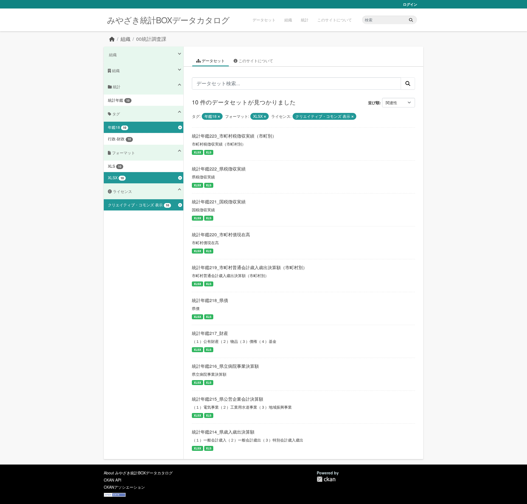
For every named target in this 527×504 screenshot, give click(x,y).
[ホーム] (112, 38)
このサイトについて (334, 19)
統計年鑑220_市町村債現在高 (221, 234)
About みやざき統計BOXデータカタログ (138, 472)
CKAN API (112, 480)
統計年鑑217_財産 (210, 333)
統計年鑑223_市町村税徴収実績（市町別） (234, 136)
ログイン (410, 4)
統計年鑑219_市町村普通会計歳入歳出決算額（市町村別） (249, 267)
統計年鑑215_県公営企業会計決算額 (227, 399)
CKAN (326, 479)
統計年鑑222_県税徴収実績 (219, 169)
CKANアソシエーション (124, 487)
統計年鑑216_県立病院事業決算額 (225, 366)
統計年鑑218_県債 (210, 300)
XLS (208, 152)
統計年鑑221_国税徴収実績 (219, 201)
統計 (305, 19)
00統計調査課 (151, 38)
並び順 (374, 102)
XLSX (197, 152)
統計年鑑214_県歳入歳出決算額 (223, 432)
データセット (264, 19)
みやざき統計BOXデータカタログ (168, 20)
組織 (288, 19)
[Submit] (410, 20)
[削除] (219, 116)
